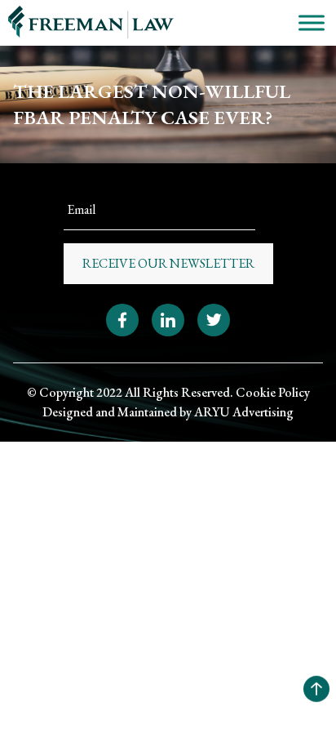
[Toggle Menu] (311, 22)
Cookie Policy (273, 392)
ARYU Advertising (244, 411)
